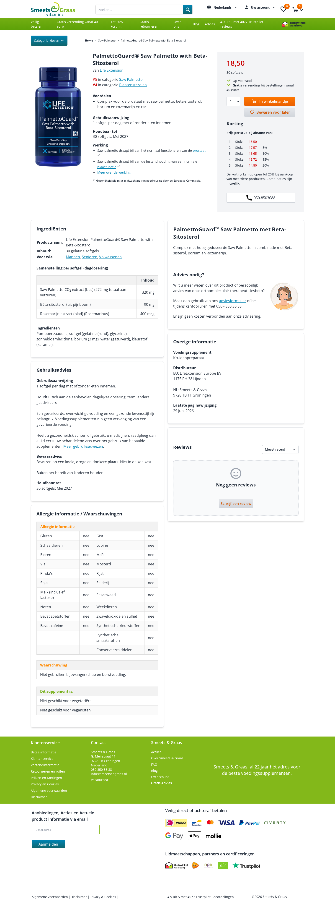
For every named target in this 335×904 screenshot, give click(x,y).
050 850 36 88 (101, 769)
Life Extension (112, 70)
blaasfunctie (106, 167)
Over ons (177, 24)
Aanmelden (48, 844)
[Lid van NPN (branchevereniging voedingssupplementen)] (208, 865)
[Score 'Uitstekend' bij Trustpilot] (246, 865)
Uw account (261, 7)
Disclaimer (39, 797)
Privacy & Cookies (103, 897)
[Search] (187, 9)
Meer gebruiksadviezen (83, 446)
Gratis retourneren (149, 24)
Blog (196, 24)
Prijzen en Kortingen (46, 778)
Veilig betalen (36, 24)
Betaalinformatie (43, 752)
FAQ (154, 764)
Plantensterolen (133, 84)
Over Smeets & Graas (167, 758)
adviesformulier (232, 300)
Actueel (156, 752)
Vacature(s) (99, 780)
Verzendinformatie (45, 765)
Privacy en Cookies (45, 784)
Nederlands (223, 7)
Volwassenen (110, 256)
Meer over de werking (114, 172)
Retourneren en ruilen (48, 771)
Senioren (89, 256)
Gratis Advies (161, 783)
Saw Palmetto (107, 40)
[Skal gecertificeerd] (223, 865)
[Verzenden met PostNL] (195, 865)
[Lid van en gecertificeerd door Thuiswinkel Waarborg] (176, 865)
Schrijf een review (236, 503)
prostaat (199, 150)
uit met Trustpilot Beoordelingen (201, 897)
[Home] (58, 9)
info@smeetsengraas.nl (109, 774)
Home (89, 40)
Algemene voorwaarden (49, 790)
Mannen (73, 256)
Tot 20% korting (117, 24)
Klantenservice (42, 758)
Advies (210, 24)
